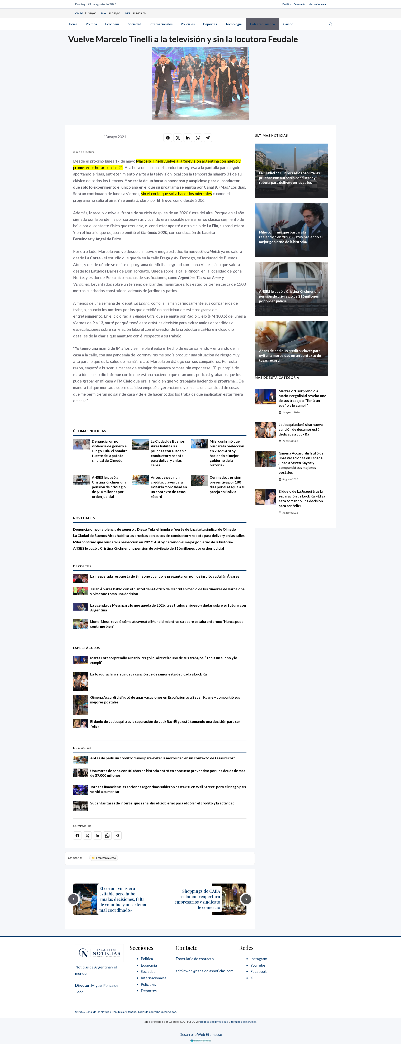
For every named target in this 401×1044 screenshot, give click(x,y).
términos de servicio (243, 1021)
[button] (330, 24)
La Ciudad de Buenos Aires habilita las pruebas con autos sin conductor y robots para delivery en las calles (169, 453)
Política (286, 4)
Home (73, 24)
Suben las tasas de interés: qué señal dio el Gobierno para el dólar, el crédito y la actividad (162, 803)
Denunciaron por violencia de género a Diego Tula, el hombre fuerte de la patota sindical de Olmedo (110, 451)
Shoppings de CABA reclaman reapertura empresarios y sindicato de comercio (197, 899)
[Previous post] (73, 899)
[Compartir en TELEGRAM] (208, 138)
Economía (299, 4)
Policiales (188, 24)
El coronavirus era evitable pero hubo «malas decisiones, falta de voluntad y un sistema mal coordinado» (122, 899)
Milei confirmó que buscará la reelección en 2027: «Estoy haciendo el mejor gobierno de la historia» (227, 453)
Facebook (258, 971)
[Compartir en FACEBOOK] (168, 138)
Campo (288, 24)
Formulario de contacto (195, 958)
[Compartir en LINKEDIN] (188, 138)
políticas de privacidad (214, 1021)
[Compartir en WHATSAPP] (198, 138)
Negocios (82, 748)
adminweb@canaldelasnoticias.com (204, 970)
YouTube (257, 965)
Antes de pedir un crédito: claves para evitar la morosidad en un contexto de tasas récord (169, 487)
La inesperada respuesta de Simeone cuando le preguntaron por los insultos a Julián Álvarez (165, 576)
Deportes (210, 24)
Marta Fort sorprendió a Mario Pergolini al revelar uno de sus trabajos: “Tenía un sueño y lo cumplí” (302, 398)
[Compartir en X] (178, 138)
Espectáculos (86, 648)
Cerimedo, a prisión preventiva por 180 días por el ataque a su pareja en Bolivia (227, 484)
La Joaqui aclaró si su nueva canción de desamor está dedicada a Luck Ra (148, 674)
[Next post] (246, 899)
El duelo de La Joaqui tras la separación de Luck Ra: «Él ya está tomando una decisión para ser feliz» (302, 498)
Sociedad (134, 24)
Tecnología (233, 24)
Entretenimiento (262, 24)
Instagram (258, 958)
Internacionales (317, 4)
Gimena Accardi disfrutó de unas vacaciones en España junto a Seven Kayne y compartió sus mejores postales (301, 463)
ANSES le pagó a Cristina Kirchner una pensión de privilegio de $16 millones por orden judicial (109, 487)
